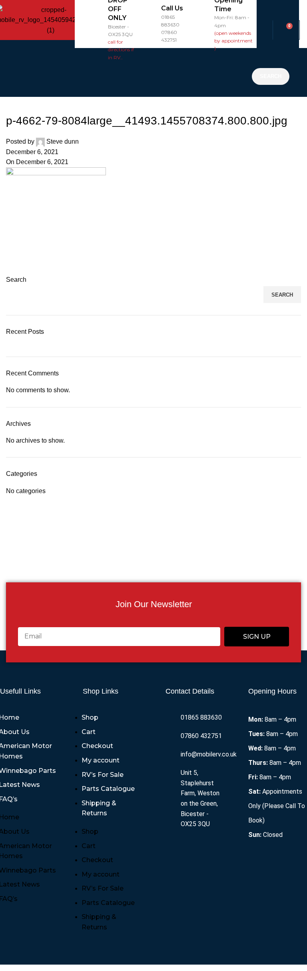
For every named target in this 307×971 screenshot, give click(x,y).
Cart (89, 732)
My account (101, 760)
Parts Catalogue (108, 788)
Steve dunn (62, 141)
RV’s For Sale (103, 774)
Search (16, 279)
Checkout (97, 746)
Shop (90, 717)
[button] (161, 72)
